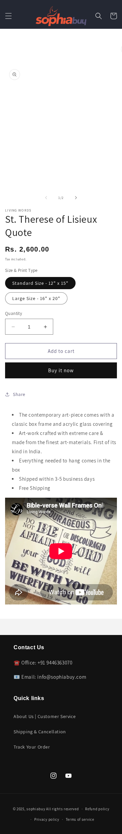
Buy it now (61, 370)
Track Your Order (32, 747)
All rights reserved (62, 809)
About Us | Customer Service (45, 716)
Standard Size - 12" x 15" (40, 283)
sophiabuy (35, 809)
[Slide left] (46, 197)
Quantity (13, 313)
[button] (8, 15)
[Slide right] (75, 197)
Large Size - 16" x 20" (36, 298)
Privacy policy (46, 819)
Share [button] (19, 394)
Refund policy (97, 809)
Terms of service (80, 819)
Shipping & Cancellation (40, 732)
